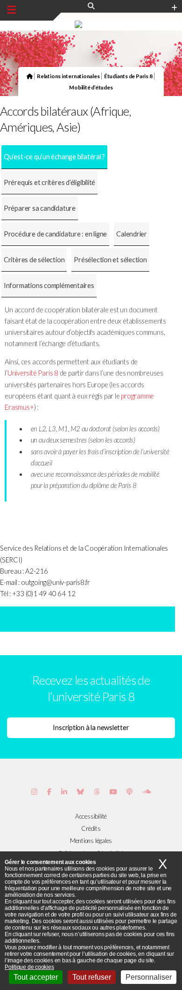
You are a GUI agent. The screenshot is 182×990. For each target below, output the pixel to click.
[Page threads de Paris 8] (97, 792)
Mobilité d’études (90, 87)
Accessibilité (91, 816)
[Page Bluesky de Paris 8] (80, 792)
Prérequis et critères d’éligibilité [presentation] (49, 182)
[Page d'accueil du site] (30, 76)
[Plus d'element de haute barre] (174, 8)
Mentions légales (91, 840)
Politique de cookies (29, 967)
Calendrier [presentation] (131, 234)
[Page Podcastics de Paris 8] (129, 792)
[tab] (54, 157)
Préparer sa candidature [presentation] (40, 208)
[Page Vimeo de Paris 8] (64, 792)
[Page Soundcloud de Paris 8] (146, 792)
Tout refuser (91, 977)
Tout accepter (36, 977)
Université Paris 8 (32, 373)
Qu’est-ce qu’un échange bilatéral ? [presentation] (54, 157)
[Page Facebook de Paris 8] (49, 792)
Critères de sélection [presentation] (34, 260)
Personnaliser (149, 977)
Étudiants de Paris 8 (128, 76)
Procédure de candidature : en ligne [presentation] (55, 234)
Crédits (90, 828)
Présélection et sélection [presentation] (110, 260)
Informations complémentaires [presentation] (49, 285)
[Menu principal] (11, 10)
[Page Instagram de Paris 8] (34, 792)
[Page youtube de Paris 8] (113, 792)
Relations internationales (68, 76)
